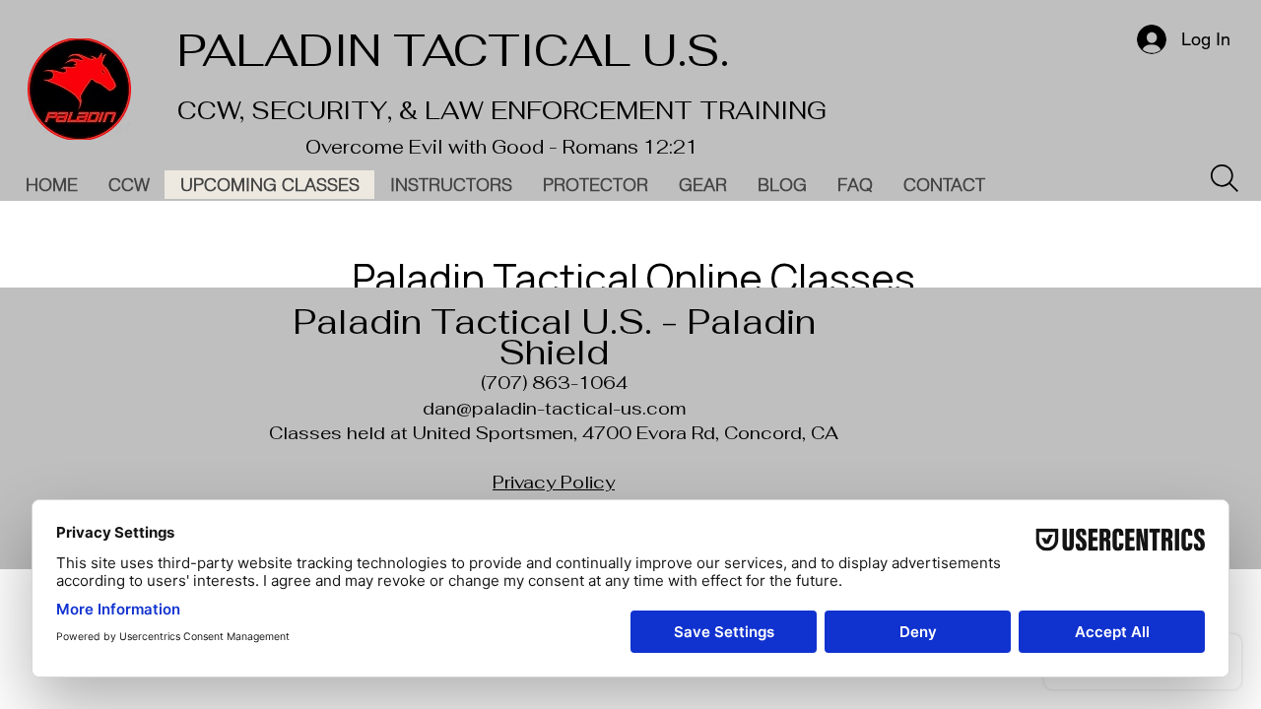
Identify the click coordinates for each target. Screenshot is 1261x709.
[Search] (1224, 178)
